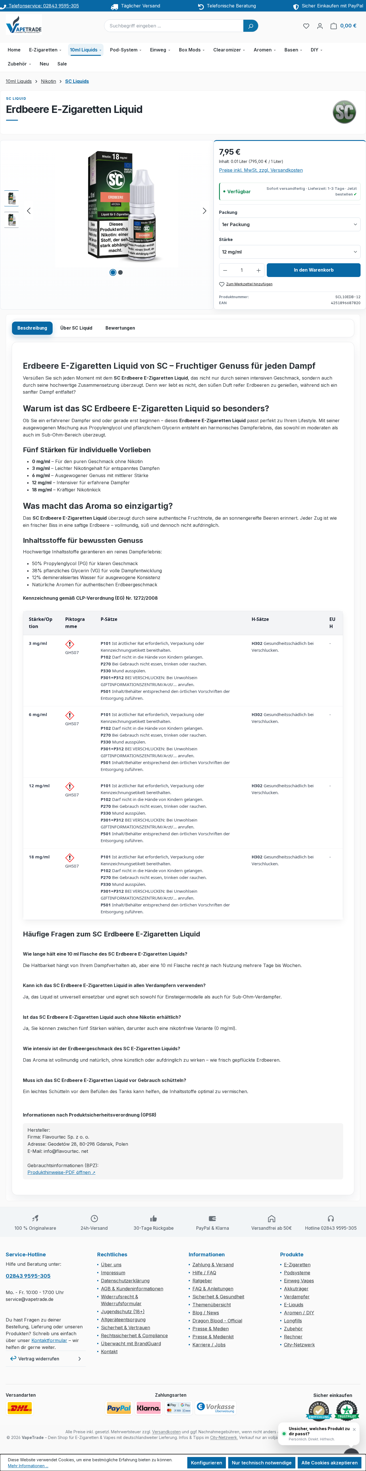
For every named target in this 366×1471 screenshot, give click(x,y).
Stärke (226, 239)
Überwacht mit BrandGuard (131, 1343)
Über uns (111, 1264)
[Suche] (250, 26)
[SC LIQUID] (344, 112)
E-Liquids (293, 1304)
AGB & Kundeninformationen (132, 1288)
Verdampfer (297, 1296)
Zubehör (293, 1329)
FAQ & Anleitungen (212, 1288)
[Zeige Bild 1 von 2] (113, 272)
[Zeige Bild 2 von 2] (120, 272)
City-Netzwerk (299, 1345)
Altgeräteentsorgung (123, 1319)
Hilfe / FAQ (204, 1272)
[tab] (32, 328)
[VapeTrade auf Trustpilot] (346, 1411)
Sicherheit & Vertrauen (125, 1327)
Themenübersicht (211, 1304)
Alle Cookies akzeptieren (329, 1463)
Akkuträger (296, 1288)
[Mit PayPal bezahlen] (119, 1407)
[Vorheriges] (28, 210)
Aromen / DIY (299, 1312)
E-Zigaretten (297, 1264)
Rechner (293, 1337)
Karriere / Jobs (209, 1345)
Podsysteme (297, 1272)
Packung (228, 212)
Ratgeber (202, 1280)
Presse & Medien (210, 1329)
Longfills (293, 1320)
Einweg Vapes (299, 1280)
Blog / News (205, 1312)
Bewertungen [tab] (120, 328)
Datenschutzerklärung (125, 1280)
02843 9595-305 (28, 1276)
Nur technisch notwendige (262, 1463)
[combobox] (174, 26)
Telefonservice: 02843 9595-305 (42, 6)
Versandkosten (166, 1431)
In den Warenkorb (314, 270)
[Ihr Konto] (320, 25)
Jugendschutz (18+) (123, 1311)
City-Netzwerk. (224, 1437)
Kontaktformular (49, 1340)
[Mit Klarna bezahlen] (149, 1407)
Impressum (113, 1272)
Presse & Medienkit (213, 1337)
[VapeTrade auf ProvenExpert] (318, 1411)
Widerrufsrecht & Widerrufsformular (121, 1300)
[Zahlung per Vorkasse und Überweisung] (215, 1408)
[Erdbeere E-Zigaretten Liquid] (116, 205)
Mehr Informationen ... (28, 1465)
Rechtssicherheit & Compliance (134, 1335)
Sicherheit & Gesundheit (218, 1296)
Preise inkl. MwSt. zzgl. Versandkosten (261, 170)
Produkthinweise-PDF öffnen (61, 1172)
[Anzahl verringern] (225, 270)
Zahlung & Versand (213, 1264)
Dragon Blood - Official (217, 1320)
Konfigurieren (206, 1463)
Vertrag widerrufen (38, 1359)
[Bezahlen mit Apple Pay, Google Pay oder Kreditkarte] (179, 1407)
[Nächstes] (204, 210)
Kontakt (109, 1351)
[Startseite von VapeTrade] (34, 24)
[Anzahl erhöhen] (258, 270)
